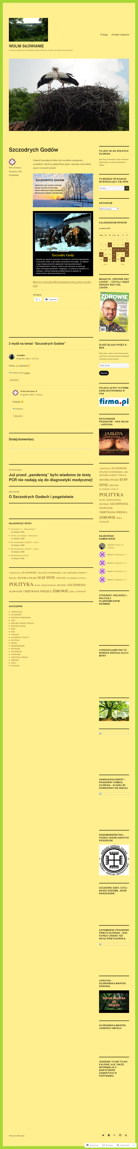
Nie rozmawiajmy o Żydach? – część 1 (25, 549)
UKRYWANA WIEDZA (37, 591)
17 (123, 249)
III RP (42, 577)
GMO (65, 573)
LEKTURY (61, 577)
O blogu (104, 34)
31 (123, 259)
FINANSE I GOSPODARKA (50, 572)
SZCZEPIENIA (77, 585)
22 (114, 254)
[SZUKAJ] (126, 188)
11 (127, 245)
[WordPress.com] (125, 1135)
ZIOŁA (72, 591)
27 (105, 259)
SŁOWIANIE (14, 175)
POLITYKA (21, 584)
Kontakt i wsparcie (120, 34)
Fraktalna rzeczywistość (19, 555)
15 (114, 249)
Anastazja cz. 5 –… (122, 554)
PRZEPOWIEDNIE (48, 585)
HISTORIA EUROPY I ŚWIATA (22, 623)
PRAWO (37, 585)
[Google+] (114, 1135)
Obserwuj (104, 373)
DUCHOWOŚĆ (29, 572)
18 (127, 249)
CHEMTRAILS (15, 573)
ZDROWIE (60, 590)
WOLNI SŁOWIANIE (26, 46)
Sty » (123, 264)
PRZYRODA (62, 585)
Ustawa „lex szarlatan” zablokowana (24, 535)
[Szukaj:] (111, 188)
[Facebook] (108, 1135)
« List (105, 264)
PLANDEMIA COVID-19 (76, 578)
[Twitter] (103, 1135)
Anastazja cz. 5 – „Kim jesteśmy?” (23, 529)
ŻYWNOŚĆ (81, 591)
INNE (50, 577)
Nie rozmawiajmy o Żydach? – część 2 (25, 542)
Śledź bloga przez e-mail (113, 346)
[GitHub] (120, 1135)
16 (118, 249)
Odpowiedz (14, 380)
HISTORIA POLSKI (27, 577)
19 (101, 254)
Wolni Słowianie (15, 167)
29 (114, 259)
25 (127, 254)
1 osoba (27, 373)
